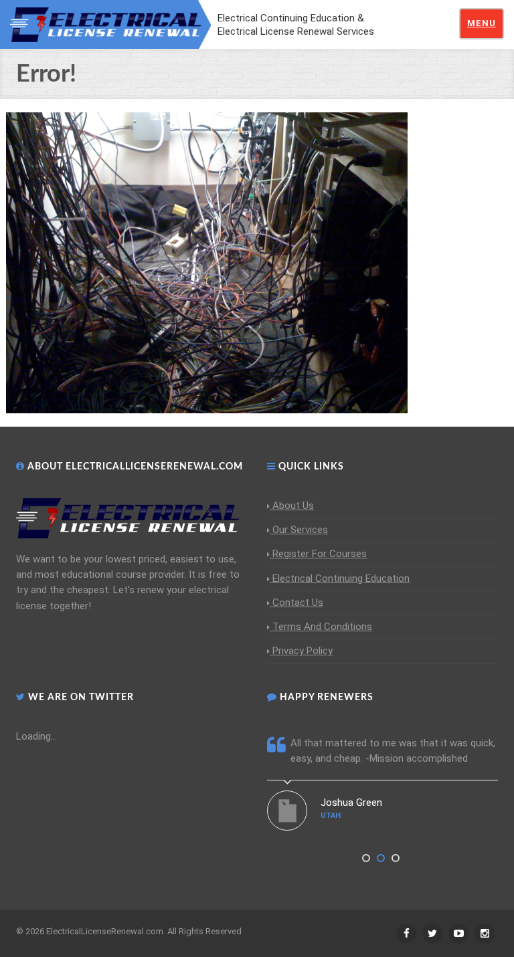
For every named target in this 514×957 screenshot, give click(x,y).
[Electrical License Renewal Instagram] (485, 934)
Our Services (300, 530)
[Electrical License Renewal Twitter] (432, 934)
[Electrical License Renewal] (110, 23)
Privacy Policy (302, 651)
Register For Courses (319, 554)
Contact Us (297, 603)
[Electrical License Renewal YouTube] (458, 934)
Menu (481, 23)
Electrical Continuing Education (341, 578)
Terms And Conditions (322, 627)
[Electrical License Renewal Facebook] (406, 934)
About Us (293, 506)
